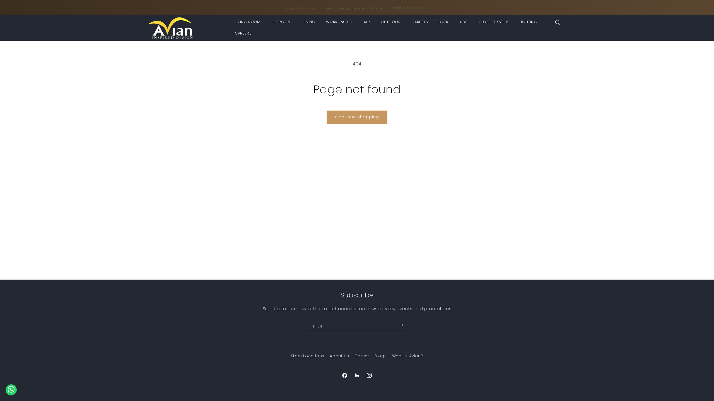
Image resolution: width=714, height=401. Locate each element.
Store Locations (307, 356)
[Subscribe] (401, 325)
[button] (249, 22)
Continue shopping (357, 117)
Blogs (381, 356)
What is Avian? (407, 356)
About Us (339, 356)
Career (361, 356)
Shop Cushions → (409, 6)
